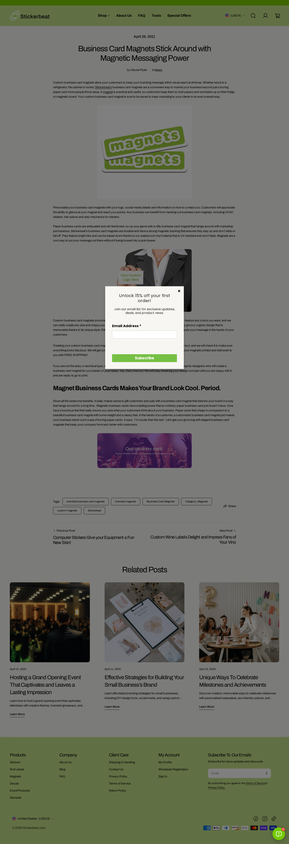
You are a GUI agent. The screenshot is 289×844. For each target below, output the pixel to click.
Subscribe (144, 358)
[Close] (179, 291)
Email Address (126, 325)
